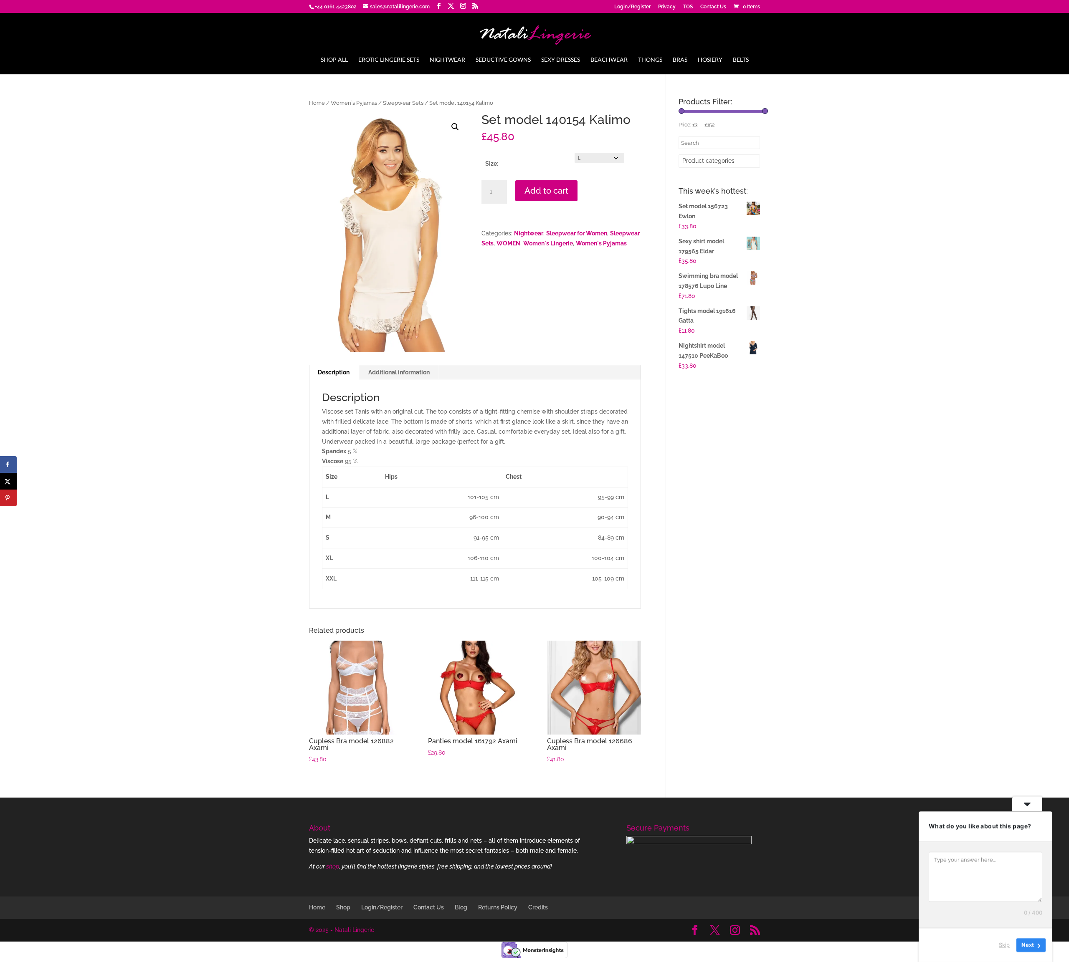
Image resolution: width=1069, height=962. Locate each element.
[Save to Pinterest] (8, 498)
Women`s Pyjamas (354, 103)
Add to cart (546, 191)
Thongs (650, 60)
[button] (455, 126)
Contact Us (713, 7)
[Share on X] (8, 481)
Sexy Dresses (560, 60)
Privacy (667, 7)
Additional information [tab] (399, 372)
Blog (461, 907)
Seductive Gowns (503, 60)
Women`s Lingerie (548, 243)
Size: (491, 163)
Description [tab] (334, 372)
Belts (741, 60)
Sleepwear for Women (576, 233)
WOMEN (508, 243)
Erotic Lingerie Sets (388, 60)
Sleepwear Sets (403, 103)
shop (332, 866)
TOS (688, 7)
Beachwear (609, 60)
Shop (343, 907)
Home (317, 103)
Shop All (334, 60)
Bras (680, 60)
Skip (1004, 945)
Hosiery (710, 60)
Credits (538, 907)
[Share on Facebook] (8, 464)
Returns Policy (497, 907)
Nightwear (447, 60)
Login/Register (632, 7)
